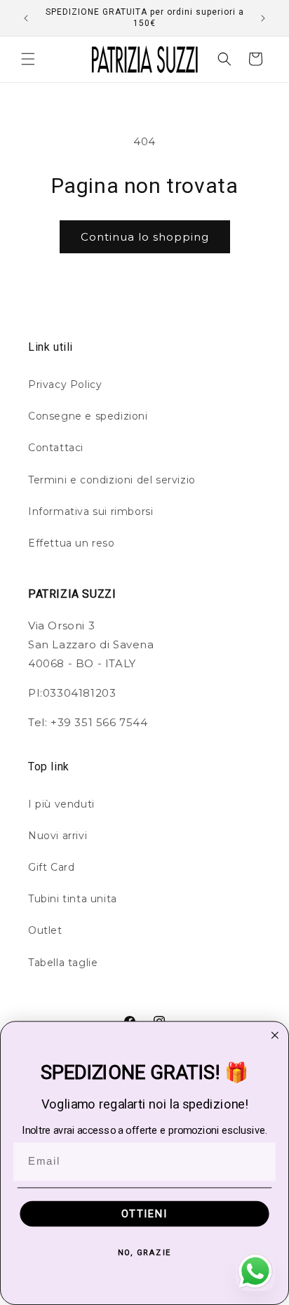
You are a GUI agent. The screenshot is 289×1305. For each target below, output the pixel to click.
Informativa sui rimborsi (90, 511)
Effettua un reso (71, 543)
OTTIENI (144, 1213)
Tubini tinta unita (72, 898)
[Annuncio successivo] (263, 18)
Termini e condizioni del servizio (112, 480)
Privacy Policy (65, 384)
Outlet (45, 930)
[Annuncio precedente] (26, 18)
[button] (28, 59)
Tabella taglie (63, 962)
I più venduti (61, 804)
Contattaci (55, 447)
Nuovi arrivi (57, 835)
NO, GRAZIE (145, 1252)
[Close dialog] (275, 1035)
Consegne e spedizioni (88, 416)
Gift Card (51, 867)
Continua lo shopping (145, 236)
